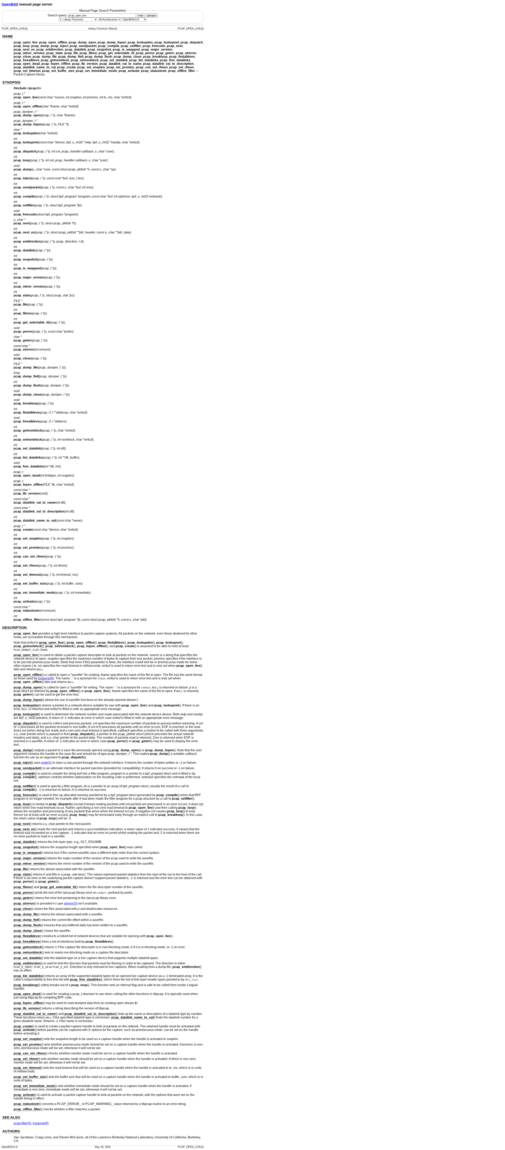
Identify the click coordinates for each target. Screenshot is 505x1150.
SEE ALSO (11, 1117)
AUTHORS (11, 1131)
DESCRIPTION (14, 628)
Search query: (58, 15)
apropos (151, 15)
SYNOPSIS (11, 82)
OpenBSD (10, 4)
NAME (7, 36)
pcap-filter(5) (22, 1123)
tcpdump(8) (46, 678)
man (140, 15)
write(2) (46, 762)
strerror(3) (71, 903)
